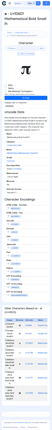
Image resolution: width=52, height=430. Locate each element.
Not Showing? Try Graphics (20, 91)
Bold (10, 85)
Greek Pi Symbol (44, 325)
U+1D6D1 (29, 343)
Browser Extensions (11, 427)
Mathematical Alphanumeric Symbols (22, 153)
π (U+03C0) (17, 169)
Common (11, 161)
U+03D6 (28, 325)
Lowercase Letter (21, 32)
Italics (11, 88)
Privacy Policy (32, 427)
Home (9, 32)
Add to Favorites (27, 54)
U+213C (28, 333)
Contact (23, 427)
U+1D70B (29, 353)
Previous (12, 48)
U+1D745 (29, 364)
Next (42, 48)
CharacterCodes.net (24, 423)
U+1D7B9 (29, 393)
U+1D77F (29, 378)
